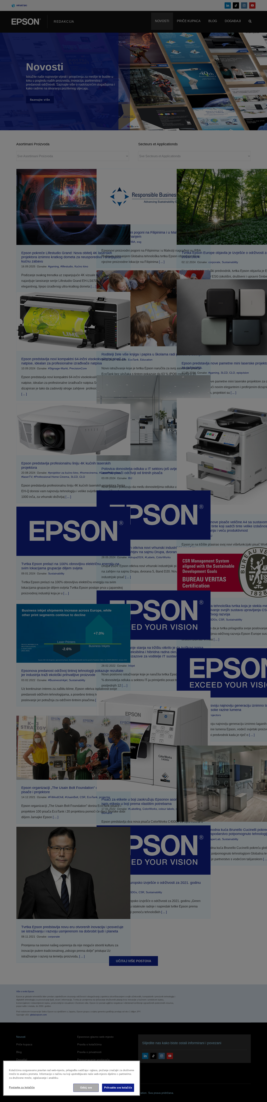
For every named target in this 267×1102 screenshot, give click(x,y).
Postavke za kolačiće (22, 1087)
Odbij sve (86, 1087)
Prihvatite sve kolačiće (118, 1087)
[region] (71, 1078)
